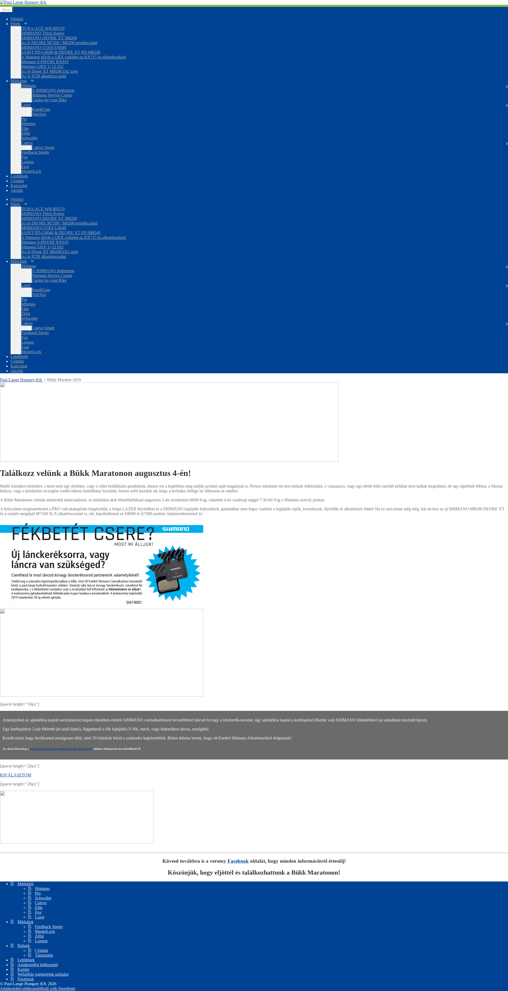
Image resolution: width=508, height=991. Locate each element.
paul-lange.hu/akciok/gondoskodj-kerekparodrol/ (61, 748)
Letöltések (19, 176)
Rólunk (23, 945)
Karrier (23, 969)
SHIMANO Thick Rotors (42, 33)
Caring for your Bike (49, 100)
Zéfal (25, 133)
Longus (27, 162)
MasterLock (31, 171)
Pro (24, 119)
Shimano (28, 85)
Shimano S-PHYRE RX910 (45, 62)
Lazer (26, 104)
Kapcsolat (19, 185)
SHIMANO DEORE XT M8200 (49, 38)
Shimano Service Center (52, 95)
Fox (24, 157)
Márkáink (19, 81)
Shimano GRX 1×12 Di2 (42, 66)
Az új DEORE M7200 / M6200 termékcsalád (59, 42)
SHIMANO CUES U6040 (43, 47)
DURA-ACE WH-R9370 (43, 28)
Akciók (17, 190)
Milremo (28, 123)
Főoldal (17, 19)
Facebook (238, 861)
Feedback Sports (35, 152)
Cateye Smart (43, 147)
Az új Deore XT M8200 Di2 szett (49, 71)
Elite (25, 128)
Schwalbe (29, 138)
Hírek (15, 23)
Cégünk (17, 181)
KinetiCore (41, 109)
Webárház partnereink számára (43, 974)
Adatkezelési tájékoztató (37, 964)
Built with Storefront (57, 988)
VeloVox (39, 114)
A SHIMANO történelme (53, 90)
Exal (25, 166)
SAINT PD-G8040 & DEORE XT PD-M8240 (60, 52)
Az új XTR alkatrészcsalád (43, 76)
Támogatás (44, 955)
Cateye (27, 142)
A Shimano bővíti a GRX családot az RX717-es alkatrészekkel (73, 57)
